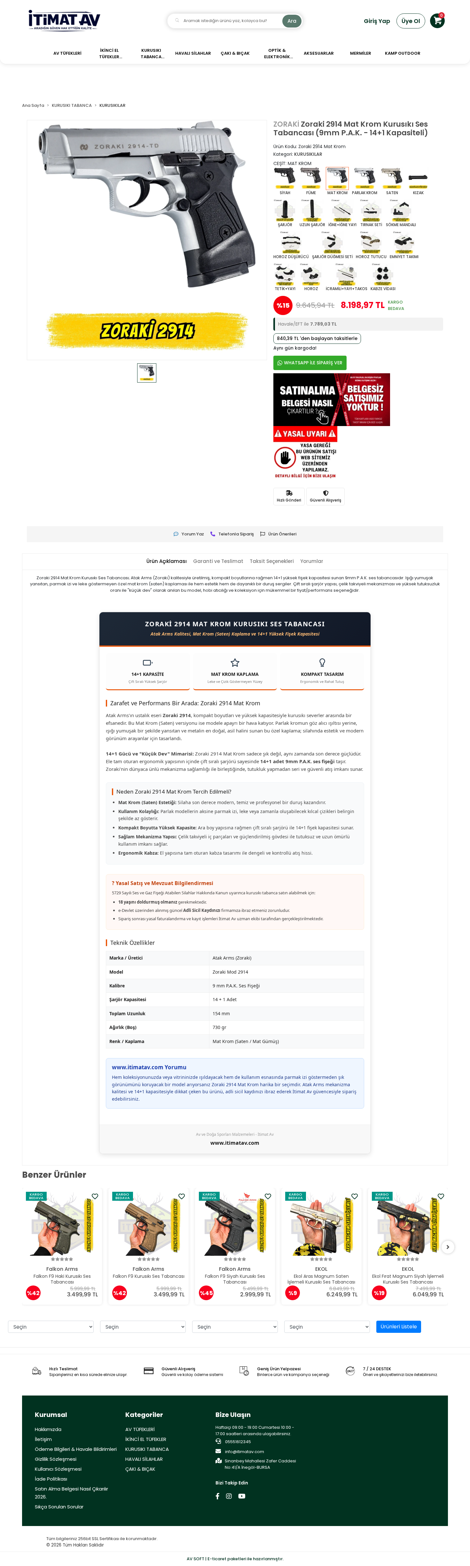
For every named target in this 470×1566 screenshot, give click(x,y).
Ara (291, 21)
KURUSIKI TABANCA (147, 1449)
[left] (22, 1247)
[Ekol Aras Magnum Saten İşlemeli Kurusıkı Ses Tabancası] (235, 1224)
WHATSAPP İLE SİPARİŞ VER (313, 363)
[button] (437, 20)
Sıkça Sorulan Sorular (59, 1506)
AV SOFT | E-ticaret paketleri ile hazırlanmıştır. (235, 1559)
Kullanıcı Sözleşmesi (58, 1469)
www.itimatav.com (234, 1142)
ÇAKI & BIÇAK (140, 1469)
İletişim (43, 1439)
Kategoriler (144, 1414)
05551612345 (237, 1442)
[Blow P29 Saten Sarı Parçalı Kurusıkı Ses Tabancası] (408, 1224)
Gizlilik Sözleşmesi (55, 1459)
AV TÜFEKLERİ (140, 1429)
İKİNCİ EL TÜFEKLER (145, 1439)
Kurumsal (51, 1414)
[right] (448, 1247)
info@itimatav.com (244, 1452)
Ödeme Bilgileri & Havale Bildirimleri (76, 1449)
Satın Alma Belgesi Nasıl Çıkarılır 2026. (71, 1492)
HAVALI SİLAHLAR (144, 1459)
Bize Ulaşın (233, 1414)
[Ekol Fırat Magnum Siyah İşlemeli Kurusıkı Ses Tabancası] (322, 1224)
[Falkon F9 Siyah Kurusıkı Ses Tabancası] (149, 1224)
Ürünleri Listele (398, 1326)
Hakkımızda (48, 1429)
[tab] (166, 561)
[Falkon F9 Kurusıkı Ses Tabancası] (62, 1224)
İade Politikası (51, 1478)
